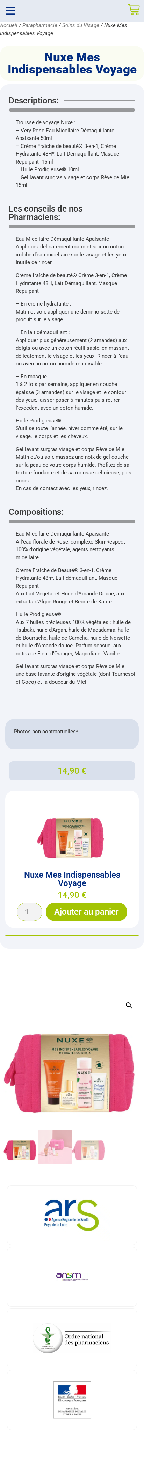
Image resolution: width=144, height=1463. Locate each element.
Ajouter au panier (86, 912)
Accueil (8, 25)
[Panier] (134, 9)
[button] (129, 1005)
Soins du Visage (80, 25)
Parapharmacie (39, 25)
